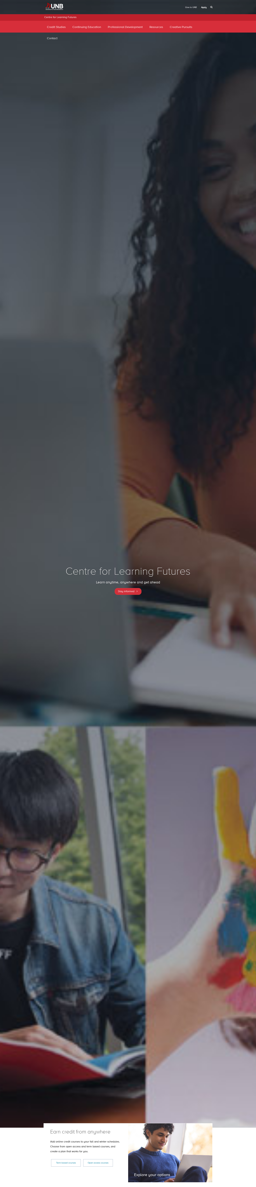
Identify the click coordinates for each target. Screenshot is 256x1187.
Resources (156, 27)
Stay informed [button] (126, 591)
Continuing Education (86, 27)
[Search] (212, 7)
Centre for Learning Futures (60, 17)
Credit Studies (56, 27)
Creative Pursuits (181, 27)
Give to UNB (191, 7)
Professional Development (125, 27)
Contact (52, 38)
